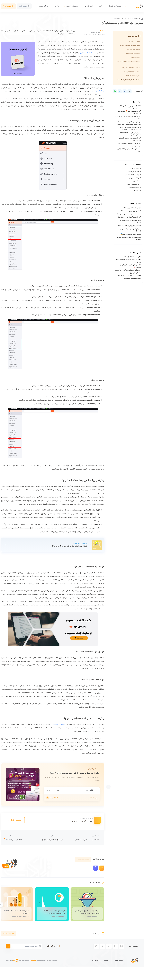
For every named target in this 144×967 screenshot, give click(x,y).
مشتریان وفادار (118, 960)
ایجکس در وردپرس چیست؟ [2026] (130, 211)
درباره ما (106, 960)
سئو (125, 19)
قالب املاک (137, 190)
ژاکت (100, 6)
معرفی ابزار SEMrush (134, 41)
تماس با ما (95, 960)
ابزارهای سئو (117, 19)
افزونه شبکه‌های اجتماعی (133, 175)
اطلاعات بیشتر (54, 798)
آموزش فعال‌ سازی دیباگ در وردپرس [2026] (129, 230)
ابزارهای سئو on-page (133, 49)
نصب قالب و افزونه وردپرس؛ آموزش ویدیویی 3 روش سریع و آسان (130, 128)
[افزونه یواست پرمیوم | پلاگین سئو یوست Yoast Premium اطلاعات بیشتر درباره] (47, 797)
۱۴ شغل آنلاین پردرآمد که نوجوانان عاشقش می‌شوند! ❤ (130, 107)
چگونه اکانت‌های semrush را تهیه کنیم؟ (128, 80)
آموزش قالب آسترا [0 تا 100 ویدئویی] (129, 217)
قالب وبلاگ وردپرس (135, 187)
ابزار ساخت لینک (135, 57)
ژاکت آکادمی (88, 6)
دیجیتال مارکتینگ (114, 6)
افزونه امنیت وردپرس (134, 178)
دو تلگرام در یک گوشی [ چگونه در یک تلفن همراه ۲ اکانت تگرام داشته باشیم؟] (128, 123)
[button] (108, 787)
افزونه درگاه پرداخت (134, 172)
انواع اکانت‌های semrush (133, 76)
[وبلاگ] (142, 19)
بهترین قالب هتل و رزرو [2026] (131, 208)
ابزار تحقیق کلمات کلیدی (133, 53)
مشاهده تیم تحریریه (83, 859)
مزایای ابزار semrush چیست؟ (132, 72)
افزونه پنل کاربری (135, 168)
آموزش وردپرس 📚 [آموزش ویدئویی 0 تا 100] (128, 118)
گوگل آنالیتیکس (95, 91)
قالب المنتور (137, 181)
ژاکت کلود (34, 960)
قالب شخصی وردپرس (134, 184)
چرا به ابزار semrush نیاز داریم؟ (131, 68)
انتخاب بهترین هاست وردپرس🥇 (131, 234)
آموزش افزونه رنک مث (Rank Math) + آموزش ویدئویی (130, 134)
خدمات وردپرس (43, 6)
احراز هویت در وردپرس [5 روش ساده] (129, 226)
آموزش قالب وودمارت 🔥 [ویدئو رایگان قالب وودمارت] (129, 112)
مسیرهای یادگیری (72, 6)
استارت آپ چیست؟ (129, 257)
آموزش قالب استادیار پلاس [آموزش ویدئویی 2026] (130, 139)
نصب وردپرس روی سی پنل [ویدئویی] (129, 214)
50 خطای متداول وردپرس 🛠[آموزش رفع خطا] (128, 150)
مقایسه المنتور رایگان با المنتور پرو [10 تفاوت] (129, 238)
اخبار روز (57, 6)
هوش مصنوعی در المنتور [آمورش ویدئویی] (130, 221)
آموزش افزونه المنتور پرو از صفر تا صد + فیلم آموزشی (129, 144)
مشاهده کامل (15, 820)
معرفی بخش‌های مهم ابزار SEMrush (129, 45)
